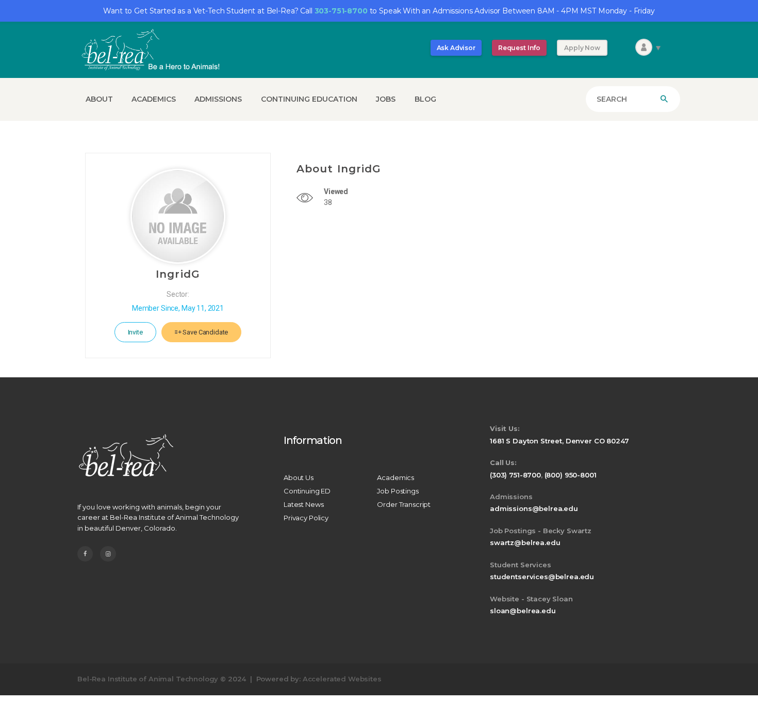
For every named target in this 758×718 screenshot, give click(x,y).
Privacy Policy (306, 518)
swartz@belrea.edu (525, 542)
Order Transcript (404, 504)
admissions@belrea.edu (534, 508)
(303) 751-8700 (515, 475)
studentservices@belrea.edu (542, 576)
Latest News (303, 504)
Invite (135, 332)
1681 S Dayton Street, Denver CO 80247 (559, 441)
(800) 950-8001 (571, 475)
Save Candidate (205, 332)
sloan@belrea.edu (523, 611)
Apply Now (582, 48)
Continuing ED (307, 491)
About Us (299, 477)
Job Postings (397, 491)
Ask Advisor (456, 48)
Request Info (519, 48)
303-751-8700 (341, 10)
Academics (395, 477)
